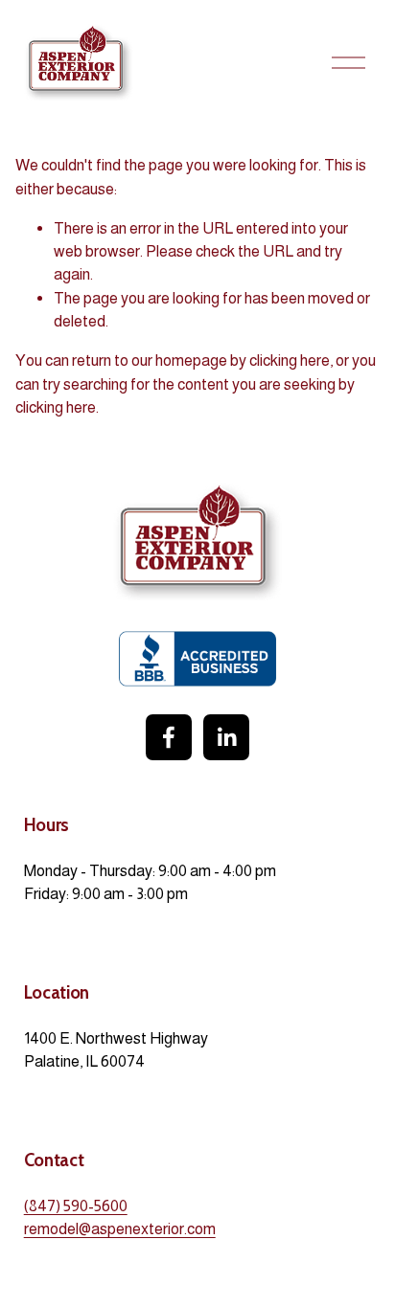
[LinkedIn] (226, 737)
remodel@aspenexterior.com (120, 1228)
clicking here (289, 360)
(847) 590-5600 (76, 1205)
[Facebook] (169, 737)
